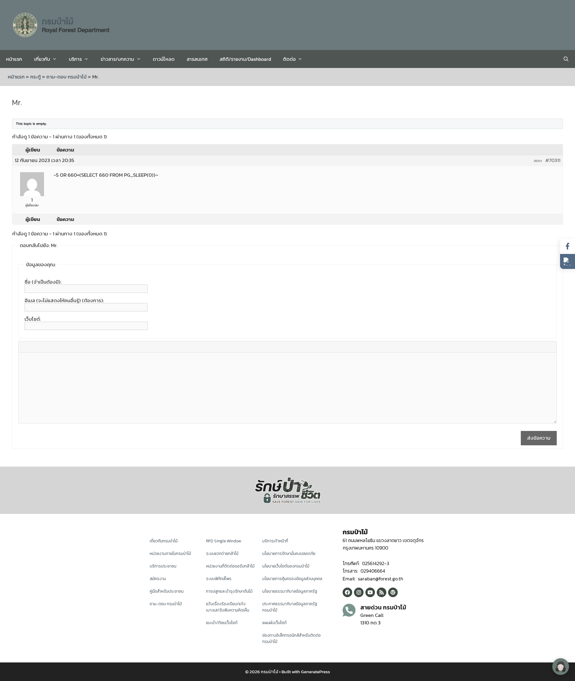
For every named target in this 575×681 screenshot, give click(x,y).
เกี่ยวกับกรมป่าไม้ (164, 541)
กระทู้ (35, 77)
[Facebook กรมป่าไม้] (347, 592)
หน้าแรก (14, 59)
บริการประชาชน (163, 566)
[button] (567, 261)
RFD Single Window (223, 541)
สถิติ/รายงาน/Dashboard (245, 59)
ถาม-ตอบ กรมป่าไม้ (66, 77)
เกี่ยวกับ (42, 59)
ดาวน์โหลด (164, 59)
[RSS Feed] (381, 592)
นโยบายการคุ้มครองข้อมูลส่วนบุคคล (292, 579)
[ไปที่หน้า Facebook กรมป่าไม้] (567, 246)
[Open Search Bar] (566, 59)
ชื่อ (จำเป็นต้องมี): (43, 281)
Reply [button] (538, 161)
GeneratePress (315, 671)
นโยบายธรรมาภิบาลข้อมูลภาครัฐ (289, 591)
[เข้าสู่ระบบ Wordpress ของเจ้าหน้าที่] (393, 592)
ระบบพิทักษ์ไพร (218, 579)
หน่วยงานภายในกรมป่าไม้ (170, 553)
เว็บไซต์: (33, 319)
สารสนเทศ (197, 59)
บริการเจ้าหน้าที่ (275, 541)
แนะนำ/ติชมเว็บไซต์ (221, 623)
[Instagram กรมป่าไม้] (359, 592)
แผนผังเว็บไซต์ (274, 623)
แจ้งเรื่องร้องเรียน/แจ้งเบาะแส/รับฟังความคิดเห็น (227, 607)
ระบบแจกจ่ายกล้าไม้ (222, 553)
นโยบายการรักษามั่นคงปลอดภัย (288, 553)
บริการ (75, 59)
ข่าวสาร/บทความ (117, 59)
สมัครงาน (158, 579)
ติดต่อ (289, 59)
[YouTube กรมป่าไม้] (370, 592)
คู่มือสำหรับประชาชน (167, 591)
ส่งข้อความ (538, 438)
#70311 (552, 160)
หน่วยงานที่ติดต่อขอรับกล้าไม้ (230, 566)
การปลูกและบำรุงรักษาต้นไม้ (229, 591)
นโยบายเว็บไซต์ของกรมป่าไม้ (285, 566)
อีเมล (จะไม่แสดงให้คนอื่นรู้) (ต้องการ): (64, 300)
